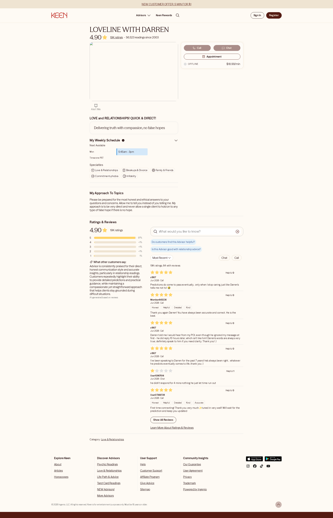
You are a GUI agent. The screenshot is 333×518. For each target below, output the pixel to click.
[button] (224, 258)
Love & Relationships (112, 439)
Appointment (214, 56)
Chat (229, 48)
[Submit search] (237, 231)
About (57, 464)
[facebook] (255, 467)
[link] (116, 37)
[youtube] (268, 467)
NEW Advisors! (105, 489)
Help (143, 464)
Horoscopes (61, 477)
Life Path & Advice (108, 477)
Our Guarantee (192, 464)
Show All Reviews (163, 419)
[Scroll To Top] (278, 504)
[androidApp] (273, 460)
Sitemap (145, 489)
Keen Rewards (164, 15)
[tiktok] (261, 467)
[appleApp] (254, 460)
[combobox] (161, 258)
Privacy (187, 477)
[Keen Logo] (59, 15)
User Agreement (193, 470)
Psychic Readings (107, 464)
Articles (58, 470)
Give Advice (147, 483)
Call (199, 48)
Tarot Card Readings (108, 483)
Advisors (141, 15)
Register (274, 15)
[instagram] (248, 467)
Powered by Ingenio (195, 489)
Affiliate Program (150, 477)
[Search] (177, 15)
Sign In (257, 15)
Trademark (189, 483)
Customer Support (151, 470)
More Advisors (105, 495)
